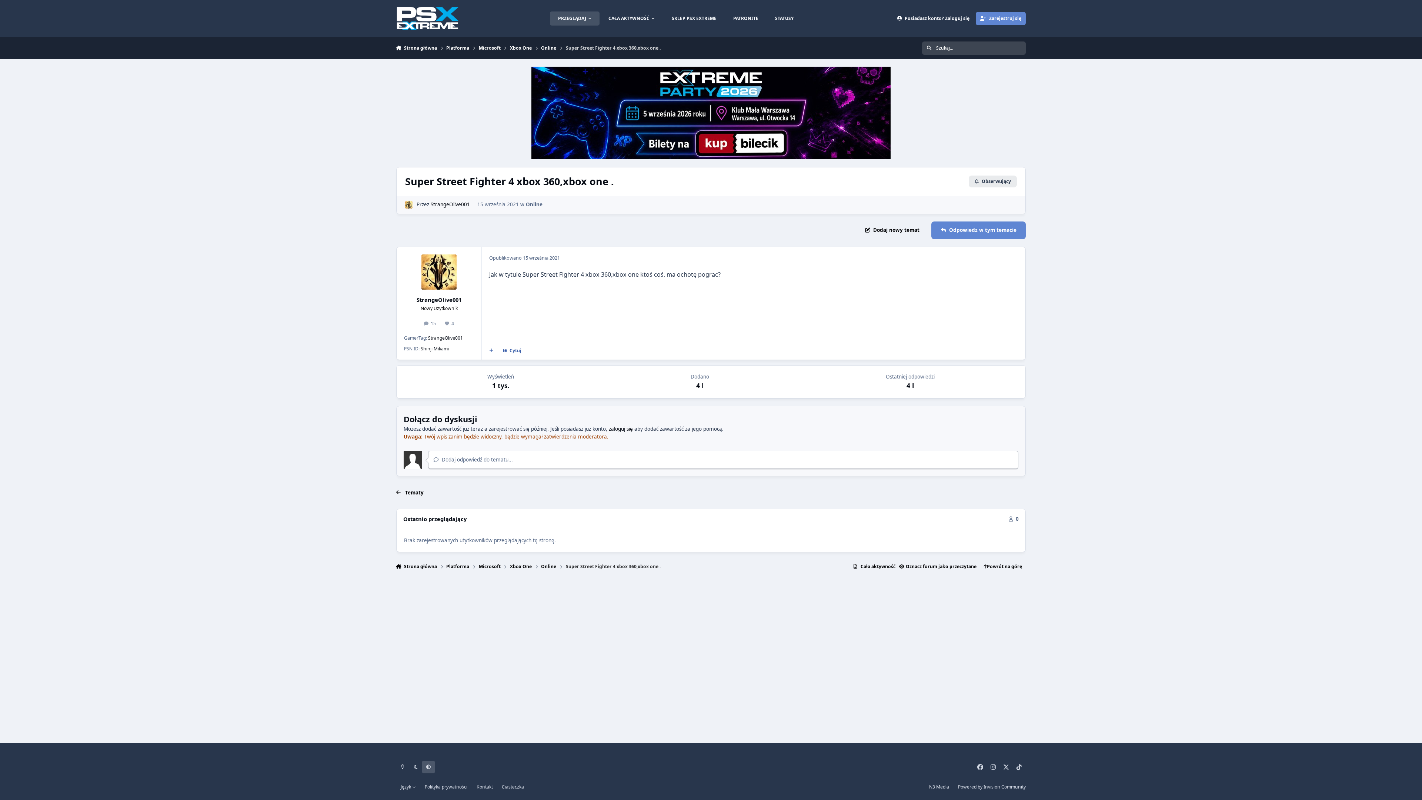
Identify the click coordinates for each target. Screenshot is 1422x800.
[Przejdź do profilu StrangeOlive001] (409, 205)
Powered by (992, 787)
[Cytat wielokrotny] (491, 350)
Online (534, 204)
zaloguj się (621, 429)
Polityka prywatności (446, 787)
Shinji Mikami (435, 349)
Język (406, 787)
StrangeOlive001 (450, 204)
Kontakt (485, 787)
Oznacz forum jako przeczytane (941, 566)
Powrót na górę (1004, 566)
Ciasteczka (513, 787)
